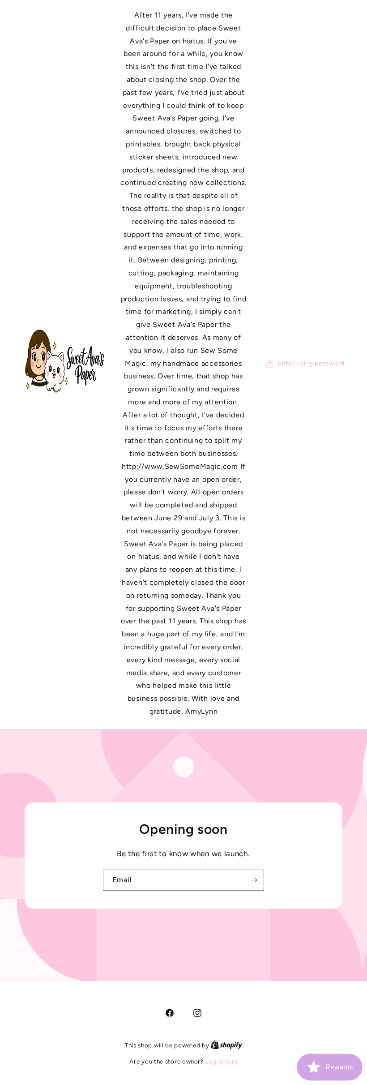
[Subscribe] (254, 879)
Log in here (221, 1061)
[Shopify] (226, 1045)
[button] (305, 363)
